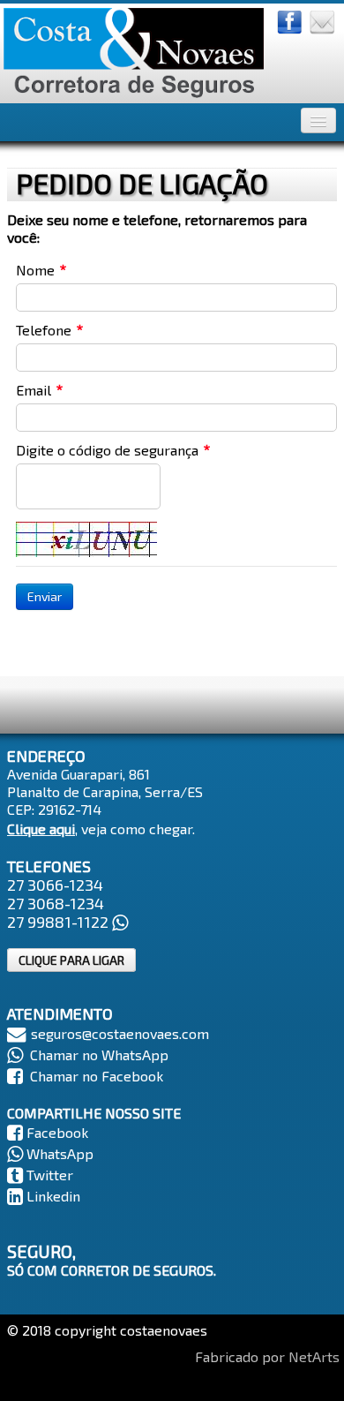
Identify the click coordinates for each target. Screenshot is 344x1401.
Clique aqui (41, 828)
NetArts (314, 1356)
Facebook (57, 1132)
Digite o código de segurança (107, 449)
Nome (35, 269)
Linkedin (53, 1195)
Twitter (49, 1174)
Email (33, 389)
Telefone (43, 329)
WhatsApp (59, 1153)
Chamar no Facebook (96, 1075)
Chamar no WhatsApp (99, 1054)
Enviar (44, 596)
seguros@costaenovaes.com (120, 1033)
